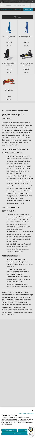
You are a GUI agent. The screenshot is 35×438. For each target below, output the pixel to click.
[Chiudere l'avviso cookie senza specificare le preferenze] (33, 410)
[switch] (30, 435)
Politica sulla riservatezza (26, 413)
